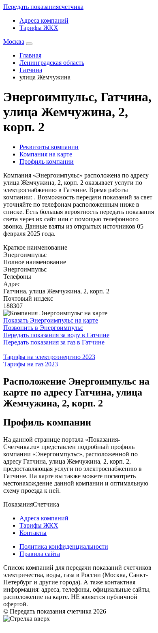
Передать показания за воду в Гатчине (56, 334)
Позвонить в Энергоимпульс (43, 327)
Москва (13, 41)
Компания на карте (45, 154)
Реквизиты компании (49, 146)
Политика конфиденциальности (63, 546)
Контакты (33, 532)
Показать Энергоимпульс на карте (50, 320)
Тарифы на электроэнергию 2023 (49, 356)
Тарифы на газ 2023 (30, 364)
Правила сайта (39, 553)
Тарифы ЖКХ (38, 27)
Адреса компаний (43, 20)
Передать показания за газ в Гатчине (54, 342)
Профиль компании (46, 161)
